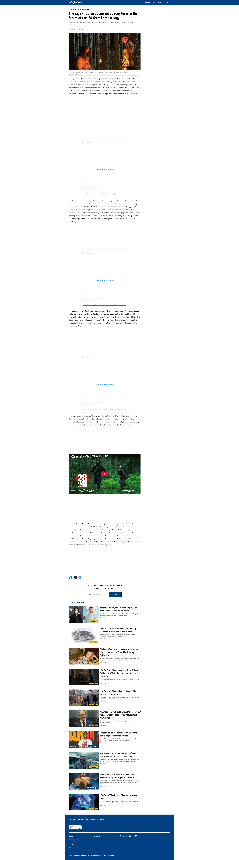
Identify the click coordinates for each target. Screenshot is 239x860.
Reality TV (147, 2)
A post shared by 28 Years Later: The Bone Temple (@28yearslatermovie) (104, 194)
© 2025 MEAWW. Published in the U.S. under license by (83, 819)
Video (167, 2)
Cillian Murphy (122, 88)
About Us (71, 836)
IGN (127, 216)
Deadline (96, 314)
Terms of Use (72, 847)
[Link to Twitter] (127, 836)
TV (154, 2)
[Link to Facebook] (120, 836)
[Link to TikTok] (133, 836)
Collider (71, 201)
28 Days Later (124, 79)
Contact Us (97, 836)
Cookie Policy (72, 845)
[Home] (76, 2)
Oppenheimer (74, 320)
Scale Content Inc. (101, 819)
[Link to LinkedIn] (136, 836)
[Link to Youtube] (130, 836)
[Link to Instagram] (123, 836)
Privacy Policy (72, 842)
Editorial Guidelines (73, 839)
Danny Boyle (107, 88)
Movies (160, 2)
